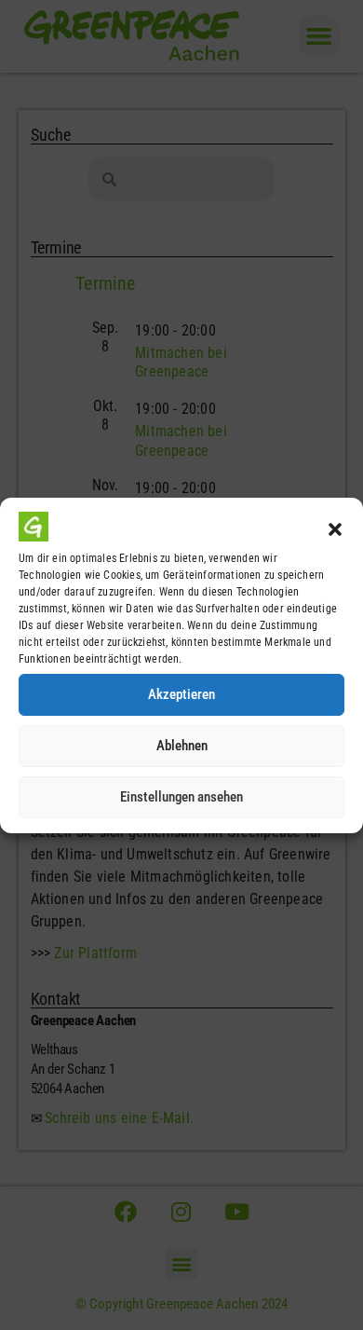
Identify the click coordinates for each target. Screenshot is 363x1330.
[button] (335, 529)
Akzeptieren (181, 694)
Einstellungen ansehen (181, 796)
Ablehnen (182, 745)
